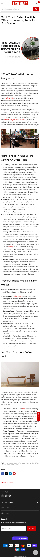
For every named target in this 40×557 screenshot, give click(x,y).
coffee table (21, 463)
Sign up (31, 528)
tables (17, 464)
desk (23, 409)
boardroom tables (11, 463)
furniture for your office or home (14, 120)
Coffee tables (17, 296)
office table (10, 98)
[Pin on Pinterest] (14, 473)
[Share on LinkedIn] (10, 473)
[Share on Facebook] (2, 473)
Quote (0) (39, 416)
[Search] (36, 9)
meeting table (30, 463)
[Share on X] (6, 473)
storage (10, 247)
